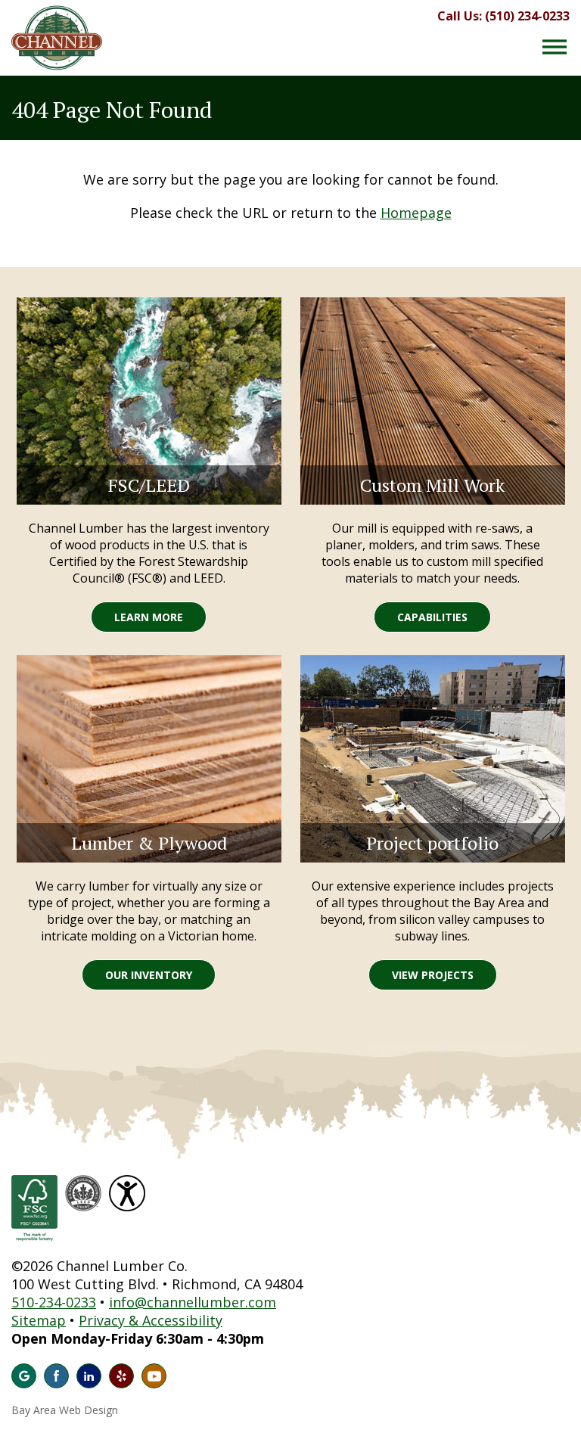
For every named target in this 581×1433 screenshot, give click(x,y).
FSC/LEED (149, 485)
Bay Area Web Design (64, 1410)
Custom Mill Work (432, 485)
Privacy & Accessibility (150, 1320)
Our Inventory (148, 975)
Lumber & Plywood (149, 843)
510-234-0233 (53, 1302)
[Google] (23, 1375)
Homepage (416, 213)
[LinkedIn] (88, 1375)
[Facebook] (56, 1375)
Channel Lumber (56, 38)
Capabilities (432, 617)
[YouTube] (153, 1375)
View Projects (433, 975)
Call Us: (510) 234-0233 (503, 16)
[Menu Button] (554, 47)
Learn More (148, 617)
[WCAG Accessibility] (129, 1184)
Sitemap (38, 1320)
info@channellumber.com (192, 1302)
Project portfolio (432, 843)
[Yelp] (121, 1375)
